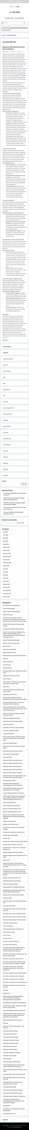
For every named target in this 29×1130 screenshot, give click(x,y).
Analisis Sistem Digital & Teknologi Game (13, 629)
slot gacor (20, 73)
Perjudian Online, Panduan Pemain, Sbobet (13, 895)
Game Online (6, 686)
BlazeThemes (17, 1127)
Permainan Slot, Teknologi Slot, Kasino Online (14, 920)
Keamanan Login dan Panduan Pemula (12, 769)
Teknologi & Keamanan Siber (10, 1046)
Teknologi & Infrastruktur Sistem (11, 1040)
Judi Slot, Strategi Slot (8, 733)
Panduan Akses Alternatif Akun (10, 824)
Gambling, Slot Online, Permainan (11, 675)
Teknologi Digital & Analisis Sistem (12, 1061)
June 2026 (5, 535)
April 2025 (5, 578)
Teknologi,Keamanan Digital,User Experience (14, 1096)
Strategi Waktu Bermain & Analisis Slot (12, 1020)
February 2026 (6, 547)
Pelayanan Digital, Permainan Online (12, 881)
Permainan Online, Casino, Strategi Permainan (14, 913)
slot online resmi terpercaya (10, 944)
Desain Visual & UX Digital (9, 649)
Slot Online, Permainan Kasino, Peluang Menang (15, 982)
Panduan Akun (6, 838)
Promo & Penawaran (8, 926)
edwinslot (5, 658)
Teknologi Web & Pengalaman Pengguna (13, 1090)
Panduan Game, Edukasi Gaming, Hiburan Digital (15, 841)
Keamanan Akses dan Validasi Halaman (13, 751)
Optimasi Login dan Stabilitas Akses (12, 808)
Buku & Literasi (6, 646)
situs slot (5, 365)
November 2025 (7, 556)
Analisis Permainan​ (8, 614)
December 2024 (7, 590)
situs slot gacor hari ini (8, 408)
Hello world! (21, 523)
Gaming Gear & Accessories (10, 694)
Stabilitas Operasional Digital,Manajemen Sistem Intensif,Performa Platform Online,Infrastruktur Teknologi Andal (13, 998)
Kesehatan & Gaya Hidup (9, 780)
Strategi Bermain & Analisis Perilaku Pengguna (14, 1002)
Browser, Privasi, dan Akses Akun (11, 643)
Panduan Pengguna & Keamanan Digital (12, 852)
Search (4, 481)
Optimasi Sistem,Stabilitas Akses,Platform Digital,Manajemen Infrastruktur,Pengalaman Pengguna (14, 816)
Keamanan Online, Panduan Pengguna (12, 772)
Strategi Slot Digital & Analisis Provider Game (14, 1010)
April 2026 (5, 541)
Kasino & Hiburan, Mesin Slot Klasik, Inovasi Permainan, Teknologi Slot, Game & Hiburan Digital (14, 738)
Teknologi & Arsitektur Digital (10, 1031)
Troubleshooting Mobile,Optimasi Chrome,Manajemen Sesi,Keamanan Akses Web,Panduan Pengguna (13, 1101)
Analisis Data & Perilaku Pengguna (11, 611)
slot (4, 377)
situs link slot (6, 389)
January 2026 (6, 550)
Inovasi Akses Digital (8, 724)
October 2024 (6, 596)
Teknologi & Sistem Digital (9, 1055)
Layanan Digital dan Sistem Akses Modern (13, 793)
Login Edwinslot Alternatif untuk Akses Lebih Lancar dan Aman (13, 1)
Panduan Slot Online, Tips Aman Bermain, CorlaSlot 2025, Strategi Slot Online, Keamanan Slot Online (14, 865)
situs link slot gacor (8, 359)
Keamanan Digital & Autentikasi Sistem (12, 760)
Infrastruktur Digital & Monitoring (11, 718)
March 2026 (6, 544)
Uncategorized (6, 1105)
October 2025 (6, 559)
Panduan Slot (6, 860)
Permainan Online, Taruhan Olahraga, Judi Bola (14, 916)
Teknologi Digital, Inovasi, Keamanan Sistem (14, 1074)
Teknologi (5, 1023)
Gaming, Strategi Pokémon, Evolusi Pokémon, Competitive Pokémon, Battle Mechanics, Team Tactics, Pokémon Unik (15, 708)
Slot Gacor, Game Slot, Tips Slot (11, 941)
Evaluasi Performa (7, 668)
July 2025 (5, 569)
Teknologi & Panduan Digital (10, 1049)
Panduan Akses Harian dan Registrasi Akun (13, 832)
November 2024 (7, 593)
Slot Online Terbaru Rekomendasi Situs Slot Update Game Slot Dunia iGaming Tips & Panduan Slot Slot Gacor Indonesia (14, 949)
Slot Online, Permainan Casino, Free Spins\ (13, 976)
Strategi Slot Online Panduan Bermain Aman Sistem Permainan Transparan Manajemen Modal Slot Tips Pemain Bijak (14, 1015)
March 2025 (6, 581)
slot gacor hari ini (7, 414)
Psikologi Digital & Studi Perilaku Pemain (13, 929)
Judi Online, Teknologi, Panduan (11, 730)
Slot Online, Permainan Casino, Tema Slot (13, 979)
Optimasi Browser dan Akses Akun (11, 805)
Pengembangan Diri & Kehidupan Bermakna (13, 887)
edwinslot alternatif (8, 661)
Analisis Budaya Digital (8, 608)
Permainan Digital (7, 898)
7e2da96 (6, 51)
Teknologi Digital (7, 1058)
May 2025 (5, 575)
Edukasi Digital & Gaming (9, 652)
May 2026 (5, 538)
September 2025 (7, 562)
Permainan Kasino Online (9, 906)
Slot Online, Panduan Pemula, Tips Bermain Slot (15, 973)
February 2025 (6, 584)
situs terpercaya (7, 438)
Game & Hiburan (7, 679)
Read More (4, 340)
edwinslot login (7, 665)
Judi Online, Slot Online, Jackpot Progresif (13, 727)
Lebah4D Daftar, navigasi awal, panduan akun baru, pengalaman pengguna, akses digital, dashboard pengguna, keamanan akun (14, 797)
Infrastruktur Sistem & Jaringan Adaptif (12, 721)
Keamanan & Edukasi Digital (10, 743)
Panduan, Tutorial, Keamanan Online (12, 878)
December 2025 (7, 553)
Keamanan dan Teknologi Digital (11, 754)
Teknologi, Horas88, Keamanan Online (12, 1093)
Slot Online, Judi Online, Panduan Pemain (13, 958)
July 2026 (5, 532)
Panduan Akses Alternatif (9, 821)
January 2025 (6, 587)
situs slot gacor (7, 371)
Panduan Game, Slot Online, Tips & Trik (12, 844)
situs (4, 383)
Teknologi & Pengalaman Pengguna (11, 1052)
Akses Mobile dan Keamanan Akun (11, 605)
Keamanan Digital (7, 757)
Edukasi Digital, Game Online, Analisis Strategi (14, 655)
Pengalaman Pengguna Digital (10, 884)
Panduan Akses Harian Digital (10, 835)
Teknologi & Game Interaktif (10, 1034)
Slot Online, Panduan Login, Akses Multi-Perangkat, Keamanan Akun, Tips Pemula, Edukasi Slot (13, 968)
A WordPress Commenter (9, 523)
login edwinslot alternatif (9, 802)
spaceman (5, 463)
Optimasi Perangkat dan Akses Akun (12, 811)
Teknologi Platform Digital (9, 1087)
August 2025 (6, 566)
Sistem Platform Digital (9, 932)
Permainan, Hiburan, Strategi (10, 923)
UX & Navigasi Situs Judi (9, 1113)
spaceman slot (6, 993)
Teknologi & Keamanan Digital (10, 1043)
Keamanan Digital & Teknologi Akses (12, 766)
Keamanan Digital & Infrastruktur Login (12, 763)
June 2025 (5, 572)
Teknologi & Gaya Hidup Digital (10, 1037)
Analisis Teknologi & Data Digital (11, 640)
